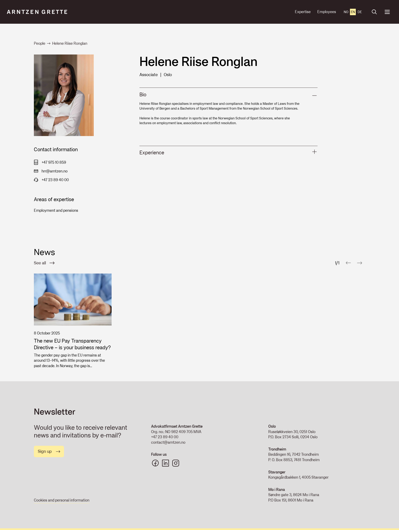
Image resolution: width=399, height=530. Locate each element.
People (39, 43)
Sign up (45, 451)
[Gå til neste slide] (359, 263)
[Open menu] (387, 12)
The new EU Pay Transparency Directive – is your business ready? (72, 344)
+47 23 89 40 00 (164, 437)
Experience (151, 152)
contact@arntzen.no (168, 442)
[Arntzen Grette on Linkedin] (165, 463)
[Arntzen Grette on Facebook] (155, 463)
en (353, 11)
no (346, 11)
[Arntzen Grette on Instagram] (175, 463)
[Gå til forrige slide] (348, 263)
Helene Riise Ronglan (69, 43)
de (360, 11)
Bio (142, 94)
